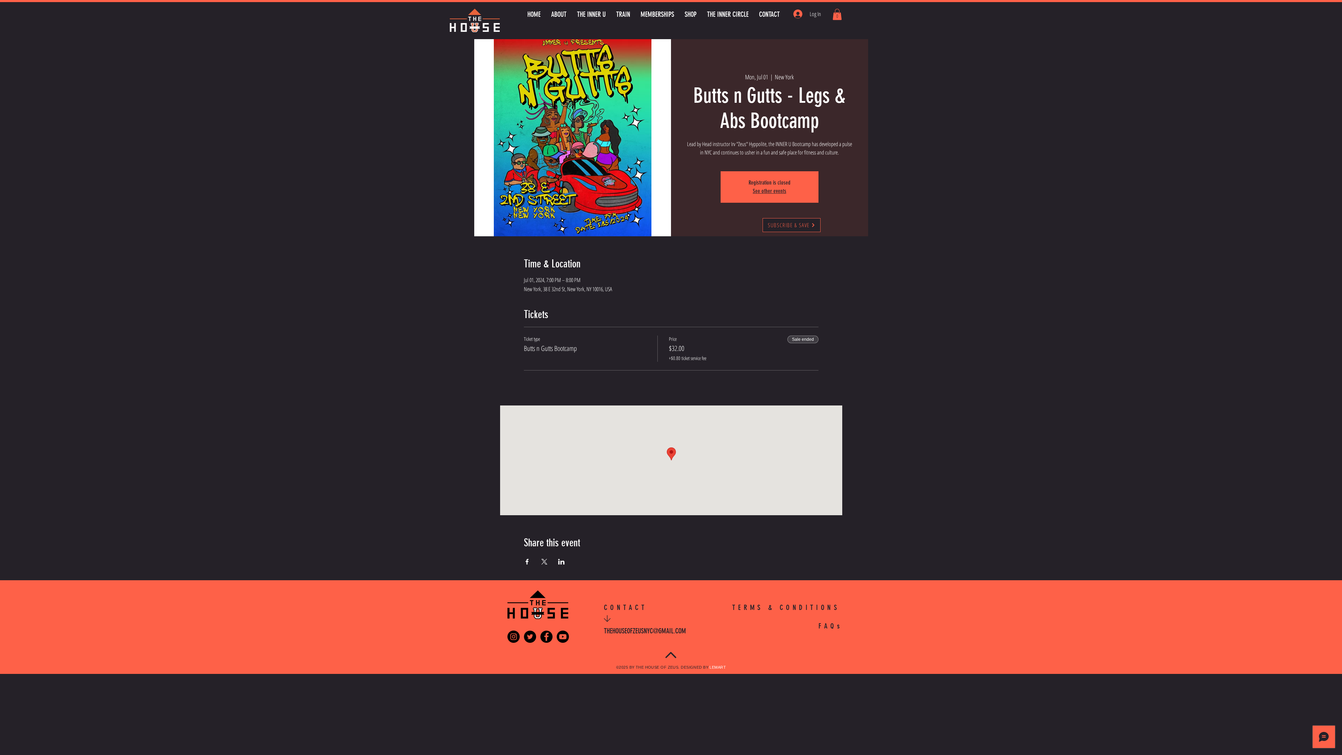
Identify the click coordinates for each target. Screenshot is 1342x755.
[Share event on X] (544, 562)
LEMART (717, 667)
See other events (769, 191)
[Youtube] (563, 637)
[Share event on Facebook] (527, 562)
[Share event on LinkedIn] (561, 562)
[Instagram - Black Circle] (513, 637)
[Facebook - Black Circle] (546, 637)
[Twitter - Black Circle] (530, 637)
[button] (837, 14)
